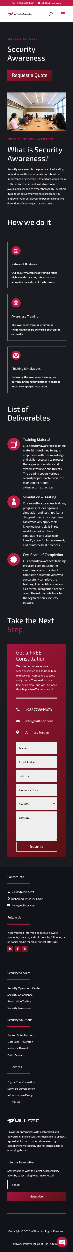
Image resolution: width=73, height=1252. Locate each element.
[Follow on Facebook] (18, 949)
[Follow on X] (25, 949)
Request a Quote (29, 75)
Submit (36, 846)
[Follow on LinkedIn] (10, 949)
